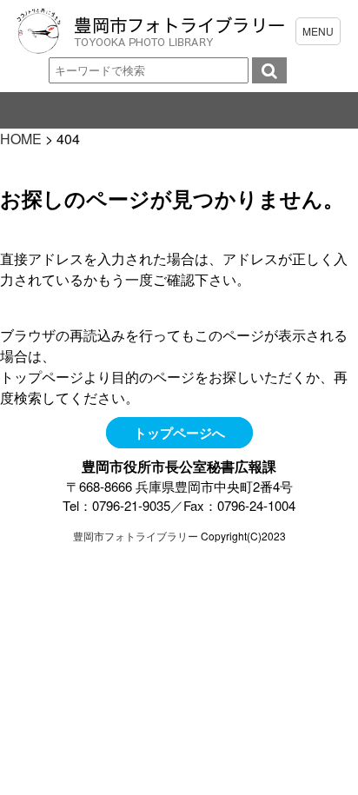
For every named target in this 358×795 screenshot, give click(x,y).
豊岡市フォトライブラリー (135, 535)
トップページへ (179, 432)
